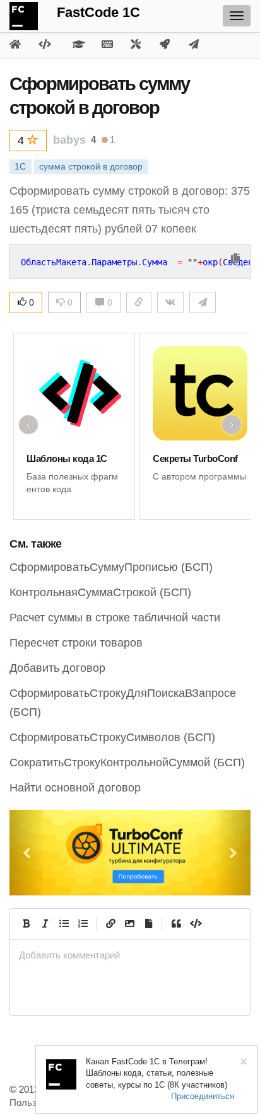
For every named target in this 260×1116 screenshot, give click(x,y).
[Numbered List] (82, 923)
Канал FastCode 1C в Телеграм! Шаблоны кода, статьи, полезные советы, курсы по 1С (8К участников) (156, 1073)
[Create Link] (110, 923)
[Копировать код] (235, 259)
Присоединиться (202, 1096)
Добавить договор (57, 668)
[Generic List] (63, 923)
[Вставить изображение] (129, 923)
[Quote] (176, 923)
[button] (27, 852)
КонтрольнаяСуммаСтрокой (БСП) (100, 592)
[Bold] (25, 923)
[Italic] (44, 923)
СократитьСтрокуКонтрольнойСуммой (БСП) (127, 762)
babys (69, 140)
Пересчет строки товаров (76, 642)
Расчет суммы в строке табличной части (114, 617)
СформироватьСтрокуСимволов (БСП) (112, 737)
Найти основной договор (75, 787)
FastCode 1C (98, 12)
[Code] (195, 923)
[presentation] (130, 955)
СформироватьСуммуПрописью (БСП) (111, 567)
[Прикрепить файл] (148, 923)
